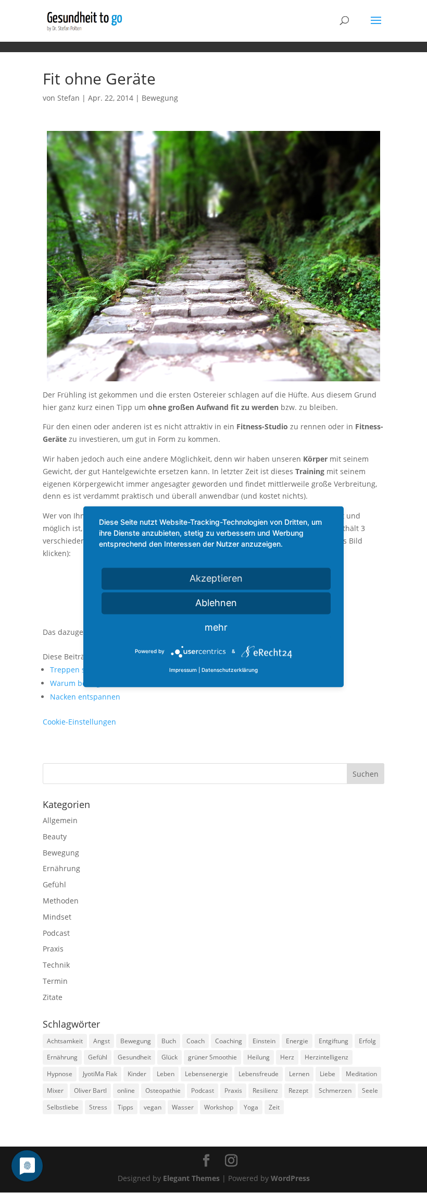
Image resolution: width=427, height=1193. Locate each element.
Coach (195, 1041)
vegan (152, 1107)
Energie (297, 1041)
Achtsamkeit (65, 1041)
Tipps (125, 1107)
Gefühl (54, 884)
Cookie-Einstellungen (79, 722)
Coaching (228, 1041)
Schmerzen (335, 1090)
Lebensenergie (206, 1073)
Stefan (68, 98)
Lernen (299, 1073)
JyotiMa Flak (100, 1073)
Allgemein (60, 820)
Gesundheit (134, 1057)
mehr (216, 627)
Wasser (183, 1107)
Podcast (56, 933)
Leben (165, 1073)
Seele (370, 1090)
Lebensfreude (258, 1073)
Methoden (61, 901)
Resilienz (265, 1090)
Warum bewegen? (81, 683)
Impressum (183, 670)
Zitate (52, 997)
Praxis (53, 949)
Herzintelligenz (326, 1057)
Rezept (298, 1090)
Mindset (57, 917)
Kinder (137, 1073)
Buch (168, 1041)
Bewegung (160, 98)
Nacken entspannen (85, 697)
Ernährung (61, 868)
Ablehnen (216, 602)
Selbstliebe (63, 1107)
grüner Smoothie (212, 1057)
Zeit (274, 1107)
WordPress (290, 1178)
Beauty (55, 836)
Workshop (218, 1107)
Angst (101, 1041)
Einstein (264, 1041)
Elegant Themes (191, 1178)
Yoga (251, 1107)
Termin (55, 981)
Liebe (327, 1073)
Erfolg (367, 1041)
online (126, 1090)
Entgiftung (333, 1041)
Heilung (258, 1057)
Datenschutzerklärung (230, 670)
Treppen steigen (78, 669)
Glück (169, 1057)
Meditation (361, 1073)
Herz (287, 1057)
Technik (56, 965)
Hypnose (59, 1073)
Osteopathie (163, 1090)
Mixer (55, 1090)
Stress (98, 1107)
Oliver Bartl (90, 1090)
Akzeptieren (216, 578)
